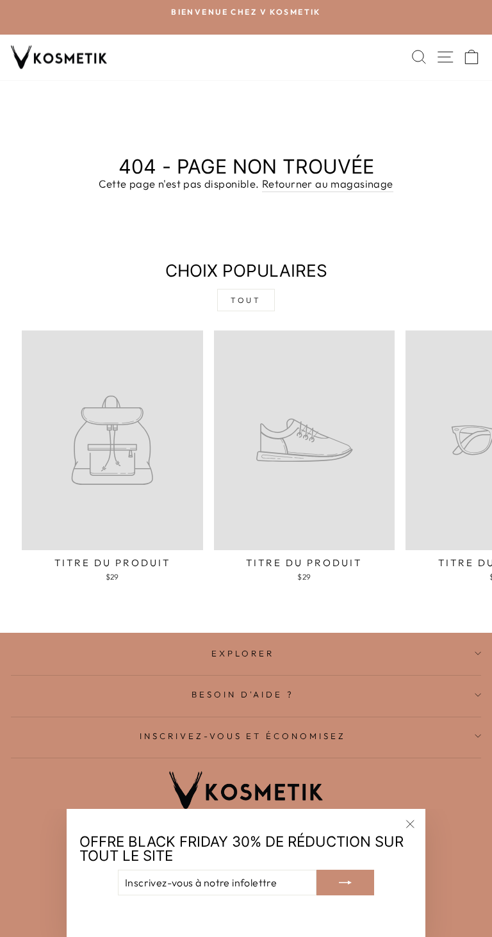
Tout (246, 300)
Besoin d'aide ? (243, 694)
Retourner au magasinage (327, 183)
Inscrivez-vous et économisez (243, 736)
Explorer (242, 653)
